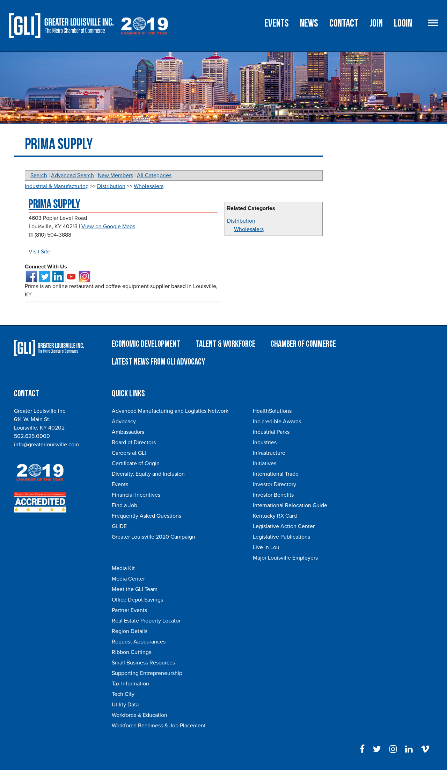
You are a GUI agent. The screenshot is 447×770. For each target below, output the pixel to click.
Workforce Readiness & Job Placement (159, 725)
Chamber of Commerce (303, 344)
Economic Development (146, 344)
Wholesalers (249, 229)
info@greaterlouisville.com (46, 444)
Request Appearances (139, 641)
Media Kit (123, 568)
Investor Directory (274, 484)
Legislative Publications (281, 536)
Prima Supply (54, 204)
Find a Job (124, 505)
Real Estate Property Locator (146, 620)
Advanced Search (72, 175)
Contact (343, 23)
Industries (265, 442)
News (309, 23)
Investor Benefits (273, 494)
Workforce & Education (139, 715)
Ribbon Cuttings (131, 652)
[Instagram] (393, 749)
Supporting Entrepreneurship (147, 673)
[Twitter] (377, 749)
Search (38, 175)
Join (376, 23)
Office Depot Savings (137, 599)
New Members (115, 175)
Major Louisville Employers (285, 557)
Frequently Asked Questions (146, 515)
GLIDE (119, 526)
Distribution (241, 220)
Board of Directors (134, 442)
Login (403, 23)
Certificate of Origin (136, 463)
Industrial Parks (271, 432)
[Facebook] (362, 749)
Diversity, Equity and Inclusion (148, 473)
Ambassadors (128, 432)
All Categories (154, 175)
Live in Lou (266, 547)
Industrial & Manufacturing (57, 186)
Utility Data (125, 704)
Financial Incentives (136, 494)
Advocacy (124, 421)
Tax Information (130, 683)
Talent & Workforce (225, 344)
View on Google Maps (108, 226)
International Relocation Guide (290, 505)
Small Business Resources (143, 662)
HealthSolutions (272, 411)
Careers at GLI (129, 452)
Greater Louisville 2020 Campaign (153, 536)
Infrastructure (269, 452)
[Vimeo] (425, 749)
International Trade (276, 473)
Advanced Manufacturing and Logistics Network (170, 411)
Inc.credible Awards (277, 421)
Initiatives (264, 463)
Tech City (123, 694)
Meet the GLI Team (134, 589)
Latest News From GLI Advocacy (158, 362)
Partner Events (129, 610)
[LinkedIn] (408, 749)
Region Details (129, 631)
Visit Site (39, 251)
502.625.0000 (32, 436)
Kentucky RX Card (275, 515)
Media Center (128, 578)
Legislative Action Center (284, 526)
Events (276, 23)
